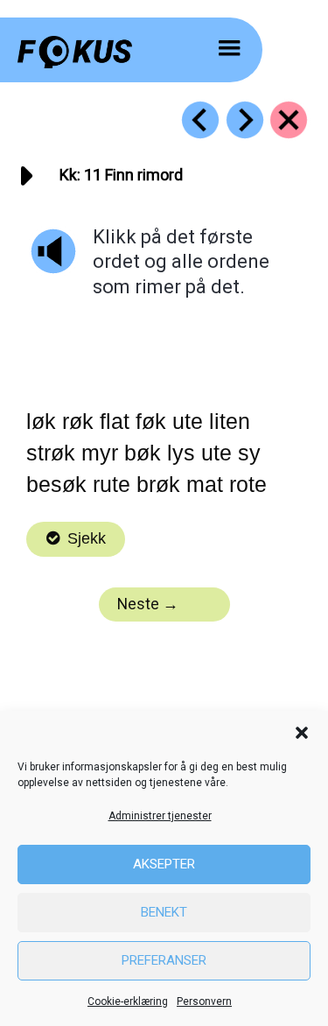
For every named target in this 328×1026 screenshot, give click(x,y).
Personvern (204, 1001)
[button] (302, 732)
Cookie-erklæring (127, 1001)
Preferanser (164, 960)
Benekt (164, 912)
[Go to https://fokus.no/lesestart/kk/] (289, 120)
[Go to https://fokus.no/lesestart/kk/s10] (200, 120)
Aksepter (164, 864)
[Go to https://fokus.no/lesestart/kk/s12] (245, 120)
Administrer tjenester (160, 816)
